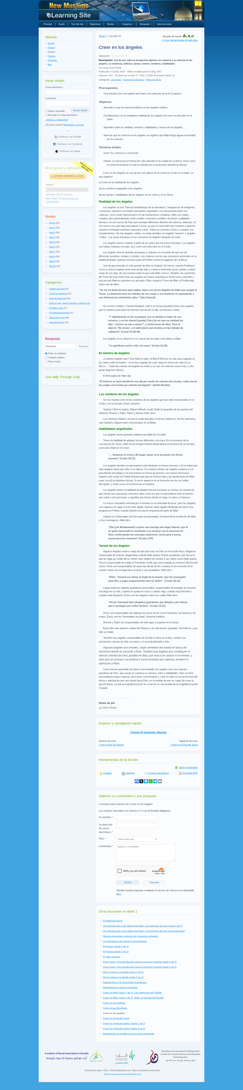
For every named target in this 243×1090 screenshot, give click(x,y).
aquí (118, 894)
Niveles (110, 24)
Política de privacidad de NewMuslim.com (122, 1074)
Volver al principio (188, 767)
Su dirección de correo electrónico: (106, 828)
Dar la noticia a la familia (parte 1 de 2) (123, 972)
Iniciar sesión (80, 110)
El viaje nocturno (111, 956)
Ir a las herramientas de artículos (180, 40)
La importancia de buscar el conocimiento (125, 941)
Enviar (127, 882)
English (51, 43)
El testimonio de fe (112, 920)
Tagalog (51, 48)
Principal (48, 24)
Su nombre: (106, 817)
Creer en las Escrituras (111, 744)
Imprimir (130, 773)
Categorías (127, 24)
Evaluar (107, 773)
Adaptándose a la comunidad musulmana (124, 982)
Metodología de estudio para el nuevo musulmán (128, 1033)
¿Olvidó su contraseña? (56, 120)
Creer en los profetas (114, 1003)
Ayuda (62, 24)
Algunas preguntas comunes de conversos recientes (130, 936)
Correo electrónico (53, 87)
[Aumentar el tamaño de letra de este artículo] (185, 36)
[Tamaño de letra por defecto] (189, 36)
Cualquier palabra (55, 357)
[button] (46, 223)
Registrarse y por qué (73, 125)
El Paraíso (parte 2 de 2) (116, 951)
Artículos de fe (153, 79)
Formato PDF (190, 773)
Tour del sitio (77, 24)
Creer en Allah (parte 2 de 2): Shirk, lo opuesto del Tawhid (133, 997)
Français (52, 56)
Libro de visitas (164, 24)
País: (102, 838)
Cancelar (154, 882)
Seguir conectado (56, 111)
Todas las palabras (56, 353)
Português (52, 60)
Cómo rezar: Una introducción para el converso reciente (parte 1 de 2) (140, 961)
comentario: (106, 846)
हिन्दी (49, 65)
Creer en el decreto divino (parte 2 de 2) (124, 1028)
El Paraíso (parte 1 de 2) (116, 946)
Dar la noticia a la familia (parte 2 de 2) (123, 977)
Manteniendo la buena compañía (120, 987)
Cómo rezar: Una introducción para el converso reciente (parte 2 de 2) (140, 967)
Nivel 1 (102, 36)
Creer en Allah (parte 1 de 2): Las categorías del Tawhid (132, 992)
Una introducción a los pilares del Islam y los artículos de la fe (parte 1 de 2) (142, 926)
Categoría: (104, 79)
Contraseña (50, 98)
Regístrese (95, 24)
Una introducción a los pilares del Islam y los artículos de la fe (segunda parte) (144, 931)
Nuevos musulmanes (69, 11)
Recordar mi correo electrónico (62, 115)
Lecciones (116, 79)
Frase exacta (54, 361)
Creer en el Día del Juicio (184, 744)
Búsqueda (144, 24)
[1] (122, 370)
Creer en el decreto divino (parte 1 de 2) (124, 1023)
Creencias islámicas (133, 79)
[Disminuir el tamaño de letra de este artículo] (192, 36)
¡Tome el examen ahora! (148, 732)
